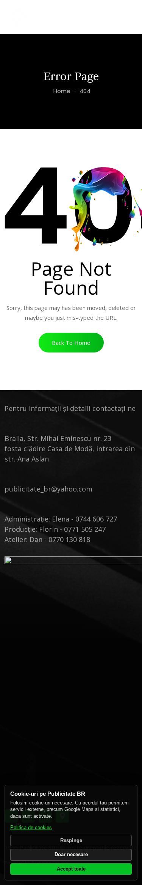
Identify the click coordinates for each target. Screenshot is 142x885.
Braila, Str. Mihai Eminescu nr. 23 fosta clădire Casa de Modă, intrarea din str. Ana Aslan (70, 448)
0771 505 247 (85, 529)
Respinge (71, 840)
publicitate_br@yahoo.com (48, 488)
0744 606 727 (96, 518)
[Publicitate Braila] (19, 17)
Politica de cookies (31, 827)
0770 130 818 (69, 539)
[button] (71, 342)
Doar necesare (71, 854)
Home (61, 91)
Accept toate (71, 869)
